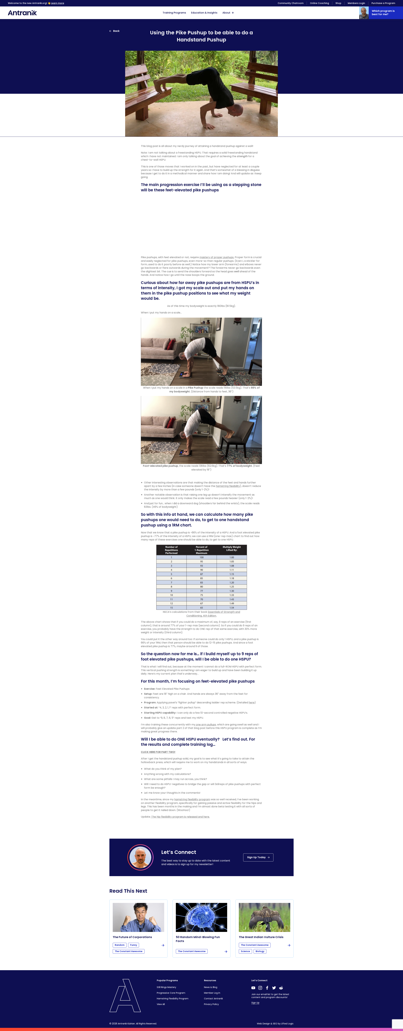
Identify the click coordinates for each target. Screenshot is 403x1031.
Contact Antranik (213, 998)
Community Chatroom (291, 3)
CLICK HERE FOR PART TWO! (158, 752)
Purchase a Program (383, 3)
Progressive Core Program (171, 992)
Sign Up (255, 1002)
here (252, 702)
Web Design (263, 1023)
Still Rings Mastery (166, 987)
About (226, 12)
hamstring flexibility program (192, 799)
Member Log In (212, 992)
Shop (338, 3)
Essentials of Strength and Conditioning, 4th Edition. (213, 613)
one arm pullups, (205, 724)
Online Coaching (319, 3)
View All (161, 1004)
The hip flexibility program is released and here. (180, 816)
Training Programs (174, 12)
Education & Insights (204, 12)
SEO (275, 1023)
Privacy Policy (211, 1004)
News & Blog (210, 987)
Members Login (356, 3)
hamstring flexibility (228, 486)
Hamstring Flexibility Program (172, 998)
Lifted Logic (287, 1023)
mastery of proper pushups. (216, 257)
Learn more (57, 3)
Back (116, 31)
